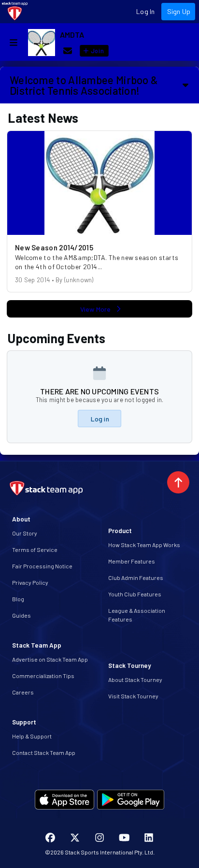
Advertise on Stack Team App (50, 659)
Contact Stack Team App (43, 752)
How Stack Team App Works (144, 544)
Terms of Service (34, 549)
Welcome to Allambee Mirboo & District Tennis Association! (84, 85)
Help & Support (32, 736)
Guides (21, 615)
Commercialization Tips (43, 675)
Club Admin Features (135, 577)
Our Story (24, 533)
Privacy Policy (30, 582)
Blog (18, 598)
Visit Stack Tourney (133, 696)
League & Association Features (136, 614)
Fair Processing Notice (42, 566)
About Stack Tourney (135, 679)
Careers (23, 692)
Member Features (131, 561)
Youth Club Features (134, 594)
